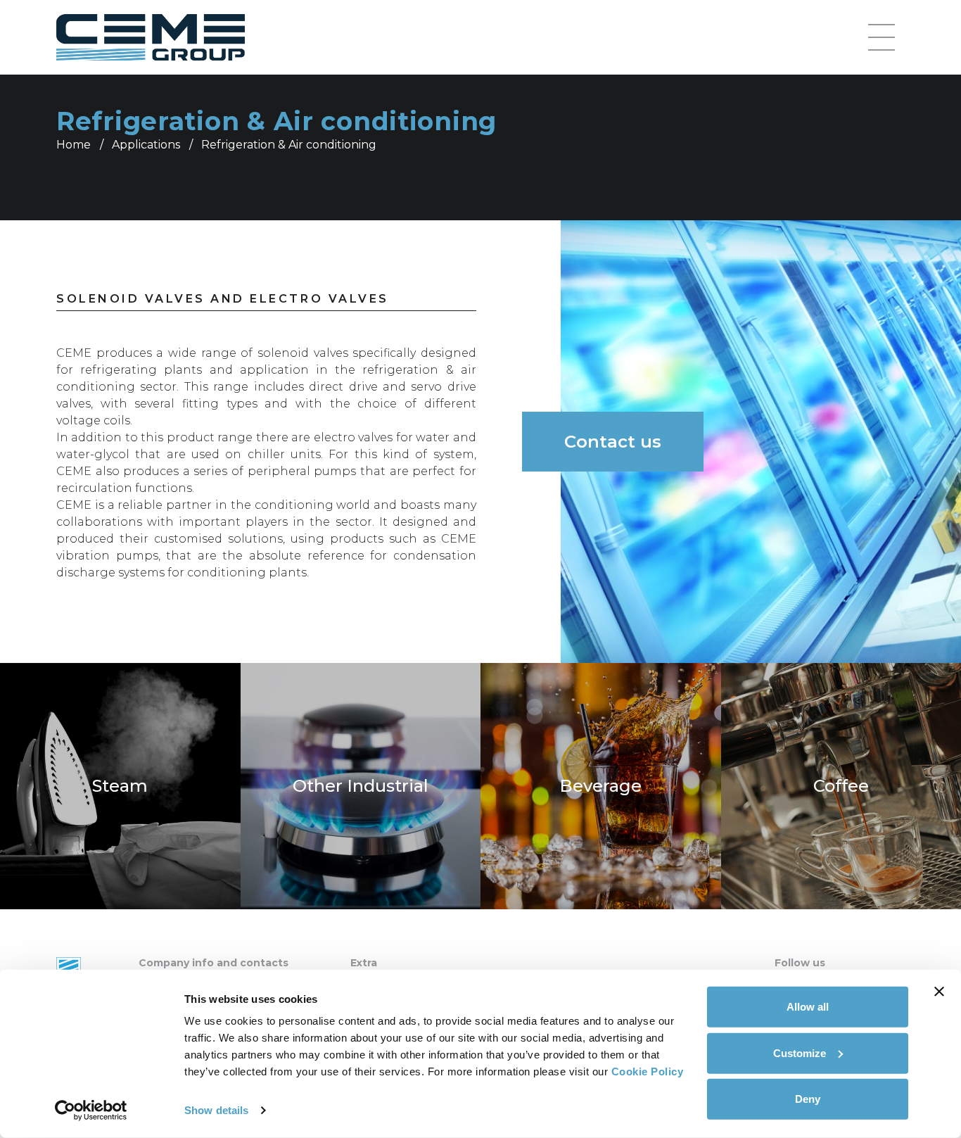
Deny (807, 1099)
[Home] (150, 37)
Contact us (612, 441)
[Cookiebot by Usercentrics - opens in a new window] (91, 1110)
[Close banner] (939, 992)
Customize (799, 1052)
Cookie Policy (647, 1071)
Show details (216, 1110)
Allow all (808, 1007)
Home (73, 144)
